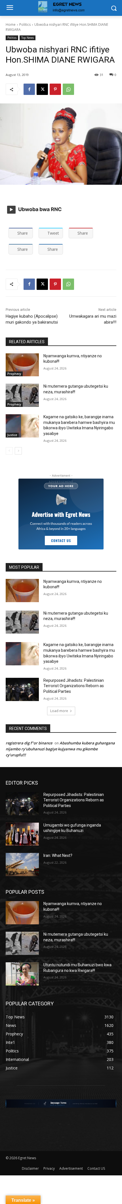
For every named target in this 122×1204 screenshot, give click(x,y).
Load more (59, 710)
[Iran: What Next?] (22, 864)
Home (11, 24)
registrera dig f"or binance (29, 743)
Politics (25, 24)
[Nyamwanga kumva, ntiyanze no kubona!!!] (22, 365)
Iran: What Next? (57, 855)
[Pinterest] (55, 89)
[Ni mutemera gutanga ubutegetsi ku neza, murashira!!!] (22, 395)
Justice (12, 435)
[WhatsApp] (68, 89)
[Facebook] (29, 89)
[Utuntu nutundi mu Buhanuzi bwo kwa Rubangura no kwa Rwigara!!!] (22, 974)
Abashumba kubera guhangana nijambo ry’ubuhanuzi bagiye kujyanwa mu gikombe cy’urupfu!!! (60, 748)
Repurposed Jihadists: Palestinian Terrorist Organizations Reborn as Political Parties (73, 686)
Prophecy (14, 374)
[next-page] (18, 451)
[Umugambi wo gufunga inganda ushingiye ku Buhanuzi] (22, 834)
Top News (27, 38)
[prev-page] (9, 451)
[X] (42, 89)
